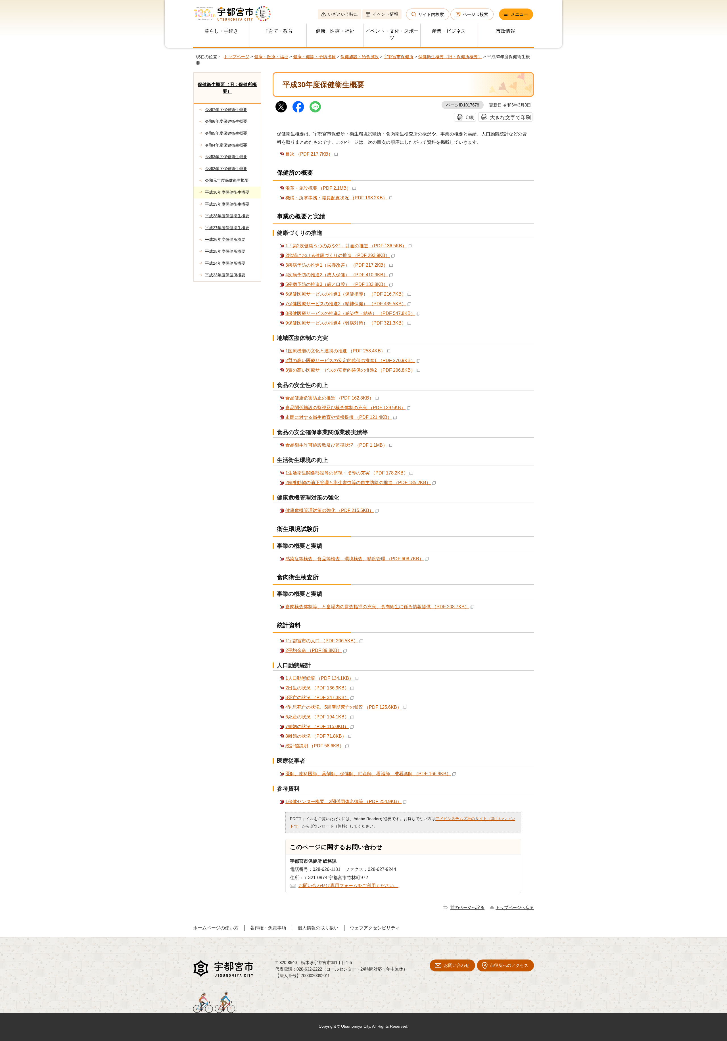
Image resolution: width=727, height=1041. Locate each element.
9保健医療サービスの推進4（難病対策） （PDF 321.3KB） (345, 323)
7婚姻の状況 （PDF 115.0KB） (317, 726)
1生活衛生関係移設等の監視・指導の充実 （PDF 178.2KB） (346, 473)
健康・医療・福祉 (335, 31)
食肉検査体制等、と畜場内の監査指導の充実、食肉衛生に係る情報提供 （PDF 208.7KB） (377, 606)
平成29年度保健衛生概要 (227, 204)
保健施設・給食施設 (359, 56)
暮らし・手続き (221, 31)
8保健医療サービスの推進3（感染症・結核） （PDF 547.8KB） (350, 313)
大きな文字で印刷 (510, 117)
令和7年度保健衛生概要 (226, 109)
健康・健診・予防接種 (314, 56)
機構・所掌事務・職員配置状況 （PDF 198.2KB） (336, 197)
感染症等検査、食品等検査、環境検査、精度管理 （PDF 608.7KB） (354, 558)
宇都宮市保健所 (398, 56)
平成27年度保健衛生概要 (227, 227)
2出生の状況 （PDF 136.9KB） (317, 687)
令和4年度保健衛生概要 (226, 145)
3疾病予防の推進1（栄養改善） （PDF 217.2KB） (336, 265)
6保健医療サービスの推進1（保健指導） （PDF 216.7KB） (345, 294)
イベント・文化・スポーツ (392, 34)
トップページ (236, 56)
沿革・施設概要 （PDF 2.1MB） (318, 188)
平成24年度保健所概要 (225, 263)
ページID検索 (475, 14)
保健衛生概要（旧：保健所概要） (450, 56)
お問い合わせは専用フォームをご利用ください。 (348, 885)
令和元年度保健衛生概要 (227, 180)
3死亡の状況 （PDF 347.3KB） (317, 697)
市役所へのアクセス (509, 965)
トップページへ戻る (515, 907)
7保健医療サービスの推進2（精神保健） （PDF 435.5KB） (345, 303)
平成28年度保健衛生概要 (227, 216)
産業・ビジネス (449, 31)
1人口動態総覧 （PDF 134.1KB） (319, 678)
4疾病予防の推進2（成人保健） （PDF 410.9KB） (336, 274)
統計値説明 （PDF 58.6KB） (314, 745)
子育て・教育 (278, 31)
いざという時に (343, 14)
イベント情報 (385, 14)
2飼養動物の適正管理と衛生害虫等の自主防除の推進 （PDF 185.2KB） (358, 482)
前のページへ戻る (467, 907)
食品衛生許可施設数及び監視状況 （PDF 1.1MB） (336, 445)
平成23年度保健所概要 (225, 275)
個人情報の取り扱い (318, 927)
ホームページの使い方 (216, 927)
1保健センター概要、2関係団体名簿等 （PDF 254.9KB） (343, 801)
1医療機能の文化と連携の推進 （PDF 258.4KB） (335, 350)
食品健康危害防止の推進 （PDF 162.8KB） (329, 398)
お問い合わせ (456, 965)
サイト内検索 (431, 14)
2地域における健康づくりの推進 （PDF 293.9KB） (337, 255)
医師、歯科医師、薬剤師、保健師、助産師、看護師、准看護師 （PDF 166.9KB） (368, 773)
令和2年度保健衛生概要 (226, 168)
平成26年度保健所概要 (225, 239)
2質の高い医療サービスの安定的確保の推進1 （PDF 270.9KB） (350, 360)
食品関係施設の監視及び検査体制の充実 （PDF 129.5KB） (345, 407)
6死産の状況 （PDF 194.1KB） (317, 716)
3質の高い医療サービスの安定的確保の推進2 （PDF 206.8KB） (350, 370)
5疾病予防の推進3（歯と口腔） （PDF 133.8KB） (336, 284)
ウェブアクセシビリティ (375, 927)
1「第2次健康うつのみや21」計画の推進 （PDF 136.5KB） (346, 245)
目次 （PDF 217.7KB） (309, 154)
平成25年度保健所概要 (225, 251)
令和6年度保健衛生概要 (226, 121)
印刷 (470, 117)
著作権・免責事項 (268, 927)
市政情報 (505, 31)
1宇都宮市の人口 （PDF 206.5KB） (321, 640)
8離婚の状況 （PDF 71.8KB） (315, 736)
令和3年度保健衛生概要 (226, 156)
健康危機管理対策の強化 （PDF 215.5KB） (329, 510)
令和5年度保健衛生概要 (226, 133)
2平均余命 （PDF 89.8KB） (313, 650)
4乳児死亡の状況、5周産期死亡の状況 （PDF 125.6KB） (343, 707)
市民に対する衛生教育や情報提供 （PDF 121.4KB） (338, 417)
